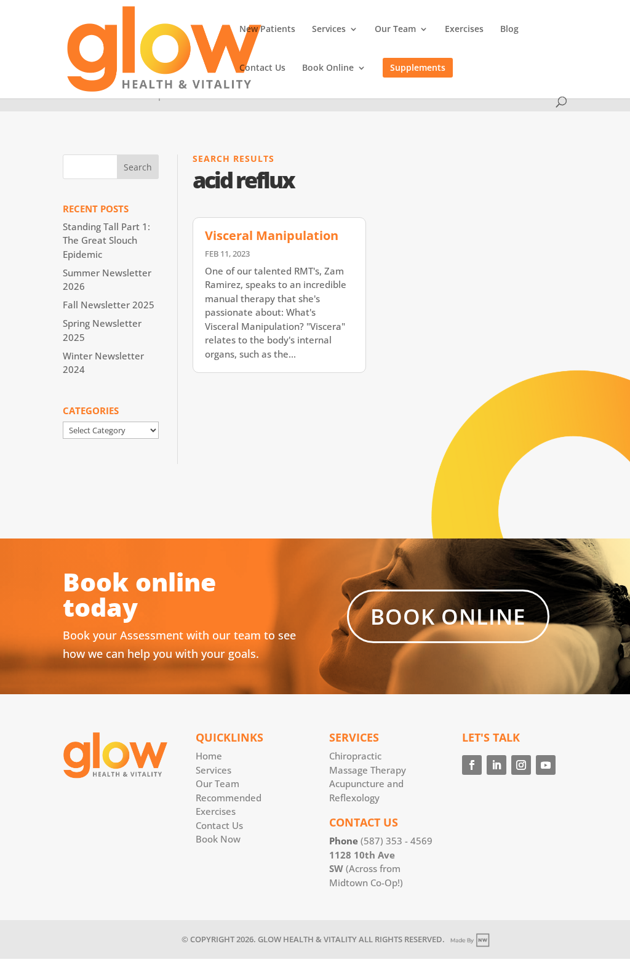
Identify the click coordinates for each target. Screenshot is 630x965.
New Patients (267, 29)
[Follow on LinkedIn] (496, 765)
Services (329, 29)
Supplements (417, 67)
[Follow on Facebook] (472, 765)
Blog (509, 29)
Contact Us (262, 68)
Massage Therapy (367, 770)
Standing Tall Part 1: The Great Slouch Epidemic (106, 240)
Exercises (464, 29)
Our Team (395, 29)
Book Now (218, 839)
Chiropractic (355, 756)
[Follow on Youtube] (546, 765)
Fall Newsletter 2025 (108, 304)
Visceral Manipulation (271, 235)
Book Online (328, 68)
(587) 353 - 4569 (397, 841)
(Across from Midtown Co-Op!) (366, 869)
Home (209, 756)
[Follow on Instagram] (521, 765)
